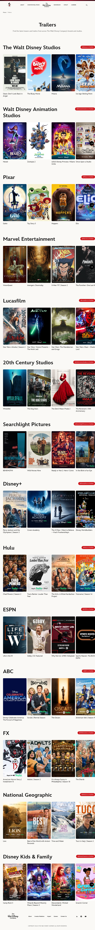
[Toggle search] (86, 5)
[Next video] (92, 75)
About (22, 5)
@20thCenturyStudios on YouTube (84, 362)
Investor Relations (33, 5)
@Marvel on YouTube (87, 238)
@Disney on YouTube (87, 47)
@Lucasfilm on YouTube (87, 300)
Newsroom (57, 5)
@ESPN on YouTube (88, 609)
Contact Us (64, 916)
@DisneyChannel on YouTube (85, 856)
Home (4, 12)
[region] (49, 75)
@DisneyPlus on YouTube (86, 483)
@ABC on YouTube (88, 671)
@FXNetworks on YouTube (86, 733)
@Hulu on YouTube (88, 547)
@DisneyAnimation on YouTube (85, 109)
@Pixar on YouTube (88, 177)
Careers (73, 5)
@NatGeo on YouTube (87, 794)
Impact (66, 5)
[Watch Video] (14, 72)
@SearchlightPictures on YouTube (84, 424)
